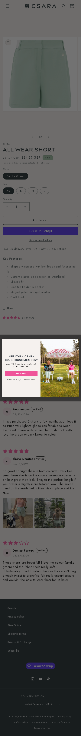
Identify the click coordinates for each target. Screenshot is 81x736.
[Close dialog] (76, 341)
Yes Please (21, 373)
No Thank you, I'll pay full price (21, 380)
